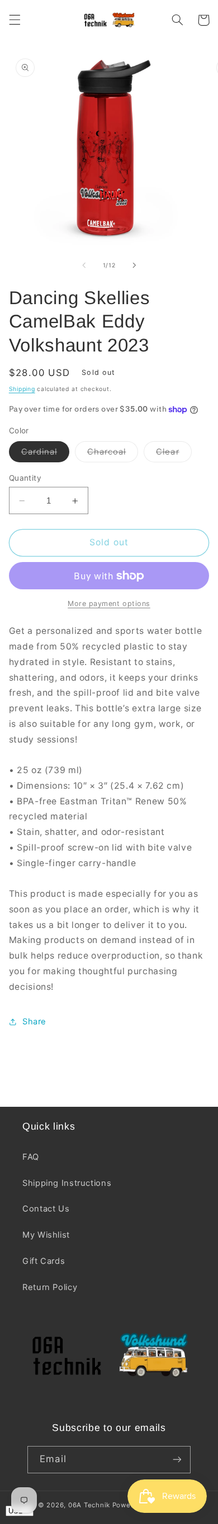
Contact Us (45, 1209)
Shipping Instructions (66, 1183)
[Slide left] (84, 265)
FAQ (30, 1157)
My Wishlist (46, 1235)
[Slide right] (134, 265)
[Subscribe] (176, 1459)
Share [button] (34, 1022)
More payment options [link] (109, 603)
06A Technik (90, 1505)
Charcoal (112, 454)
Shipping (22, 389)
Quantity (25, 477)
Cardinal (45, 454)
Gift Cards (43, 1261)
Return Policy (49, 1287)
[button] (14, 20)
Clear (173, 454)
